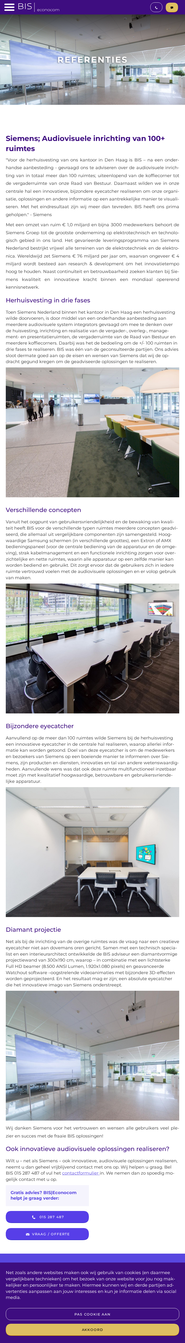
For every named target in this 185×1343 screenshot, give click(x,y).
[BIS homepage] (39, 6)
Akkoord (92, 1330)
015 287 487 (51, 1217)
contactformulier (81, 1173)
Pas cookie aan (92, 1314)
